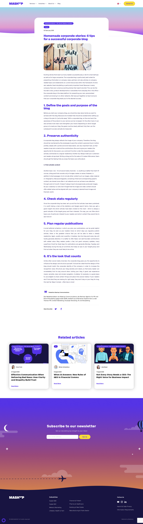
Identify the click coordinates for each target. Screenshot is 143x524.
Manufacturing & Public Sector (79, 510)
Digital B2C (52, 504)
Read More (14, 386)
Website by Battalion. (127, 519)
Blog (59, 3)
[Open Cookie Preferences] (4, 520)
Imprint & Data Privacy (124, 506)
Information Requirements (125, 509)
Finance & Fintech (75, 500)
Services (32, 3)
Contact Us (129, 3)
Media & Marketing (55, 507)
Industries (41, 3)
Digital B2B (52, 501)
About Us (51, 3)
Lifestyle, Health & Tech (56, 510)
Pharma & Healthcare (76, 504)
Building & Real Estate (77, 507)
